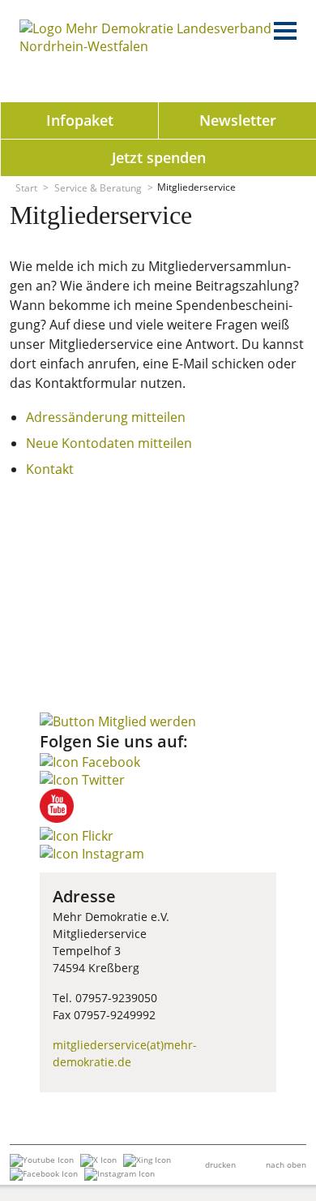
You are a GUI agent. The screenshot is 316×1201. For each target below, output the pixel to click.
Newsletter (237, 120)
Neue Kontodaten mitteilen (109, 443)
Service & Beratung (98, 187)
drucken (220, 1164)
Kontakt (50, 469)
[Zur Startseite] (149, 46)
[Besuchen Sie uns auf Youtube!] (57, 818)
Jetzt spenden (159, 157)
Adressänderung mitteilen (106, 417)
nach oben (286, 1164)
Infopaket (79, 120)
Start (26, 187)
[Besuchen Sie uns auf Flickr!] (76, 836)
